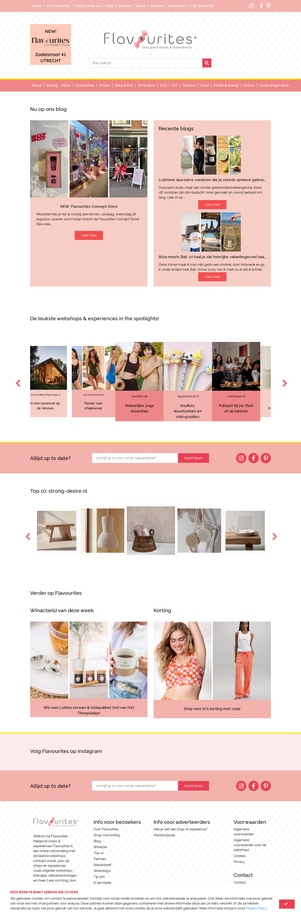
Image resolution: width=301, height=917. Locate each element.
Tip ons (99, 877)
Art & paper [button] (146, 85)
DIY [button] (174, 85)
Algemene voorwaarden (244, 831)
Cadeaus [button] (189, 85)
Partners (156, 6)
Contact (240, 882)
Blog (109, 6)
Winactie (124, 6)
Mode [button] (66, 85)
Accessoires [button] (85, 85)
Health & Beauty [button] (226, 85)
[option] (36, 381)
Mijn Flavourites (202, 6)
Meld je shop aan (88, 6)
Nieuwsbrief (177, 6)
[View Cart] (287, 904)
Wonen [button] (104, 85)
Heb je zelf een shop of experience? (181, 829)
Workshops (102, 871)
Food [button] (205, 85)
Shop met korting (107, 835)
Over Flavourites (58, 6)
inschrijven (193, 458)
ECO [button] (163, 85)
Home (36, 6)
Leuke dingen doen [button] (274, 85)
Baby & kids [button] (124, 85)
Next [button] (284, 379)
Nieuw (37, 85)
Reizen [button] (249, 85)
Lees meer (89, 235)
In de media (102, 883)
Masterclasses (164, 835)
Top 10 (141, 6)
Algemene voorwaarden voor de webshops (250, 845)
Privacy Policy (256, 908)
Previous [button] (17, 379)
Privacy (239, 862)
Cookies (240, 856)
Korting (52, 85)
